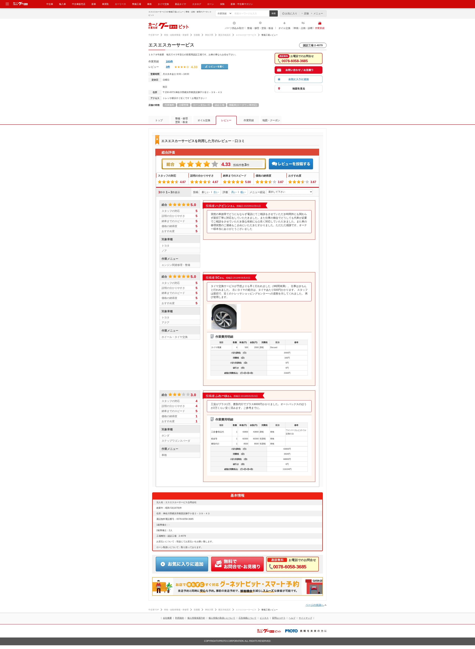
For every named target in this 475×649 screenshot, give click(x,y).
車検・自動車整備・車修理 (176, 35)
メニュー (318, 13)
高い (233, 192)
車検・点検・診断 (303, 28)
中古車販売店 (78, 4)
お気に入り (291, 13)
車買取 (105, 4)
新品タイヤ (180, 4)
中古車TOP (153, 35)
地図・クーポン (271, 120)
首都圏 (197, 35)
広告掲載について (247, 618)
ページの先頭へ (315, 605)
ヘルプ (292, 618)
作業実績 (320, 28)
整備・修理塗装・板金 (181, 120)
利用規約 (179, 618)
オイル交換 (284, 28)
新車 (93, 4)
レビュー (226, 120)
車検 (149, 4)
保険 (222, 4)
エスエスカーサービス (246, 35)
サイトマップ (305, 618)
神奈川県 (209, 35)
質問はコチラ (278, 618)
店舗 (306, 13)
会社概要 (167, 618)
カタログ (196, 4)
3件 (168, 66)
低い (242, 192)
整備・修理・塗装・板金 (260, 28)
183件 (169, 61)
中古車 (49, 4)
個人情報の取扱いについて (222, 618)
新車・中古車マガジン (242, 4)
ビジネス (264, 618)
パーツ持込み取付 (234, 28)
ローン (210, 4)
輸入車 (62, 4)
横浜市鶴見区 (224, 35)
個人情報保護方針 (196, 618)
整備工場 (136, 4)
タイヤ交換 (163, 4)
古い (216, 192)
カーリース (120, 4)
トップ (159, 120)
